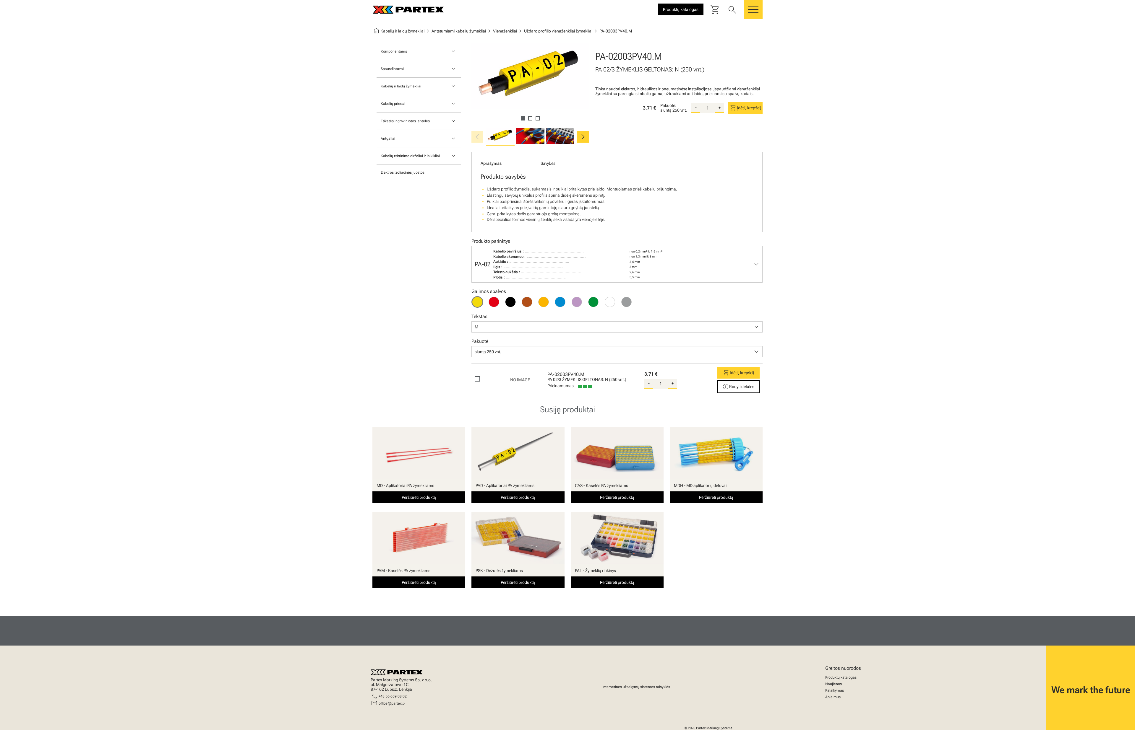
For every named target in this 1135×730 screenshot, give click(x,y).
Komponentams (394, 51)
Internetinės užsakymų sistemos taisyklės (636, 687)
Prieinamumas (560, 385)
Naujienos (833, 684)
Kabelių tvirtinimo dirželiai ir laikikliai (410, 156)
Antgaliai (388, 138)
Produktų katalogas (841, 677)
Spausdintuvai (392, 69)
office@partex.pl (392, 703)
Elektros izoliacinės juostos (402, 172)
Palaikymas (834, 690)
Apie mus (833, 697)
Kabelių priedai (393, 104)
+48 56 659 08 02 (393, 696)
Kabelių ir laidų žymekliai (401, 86)
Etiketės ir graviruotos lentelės (405, 121)
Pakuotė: (668, 105)
